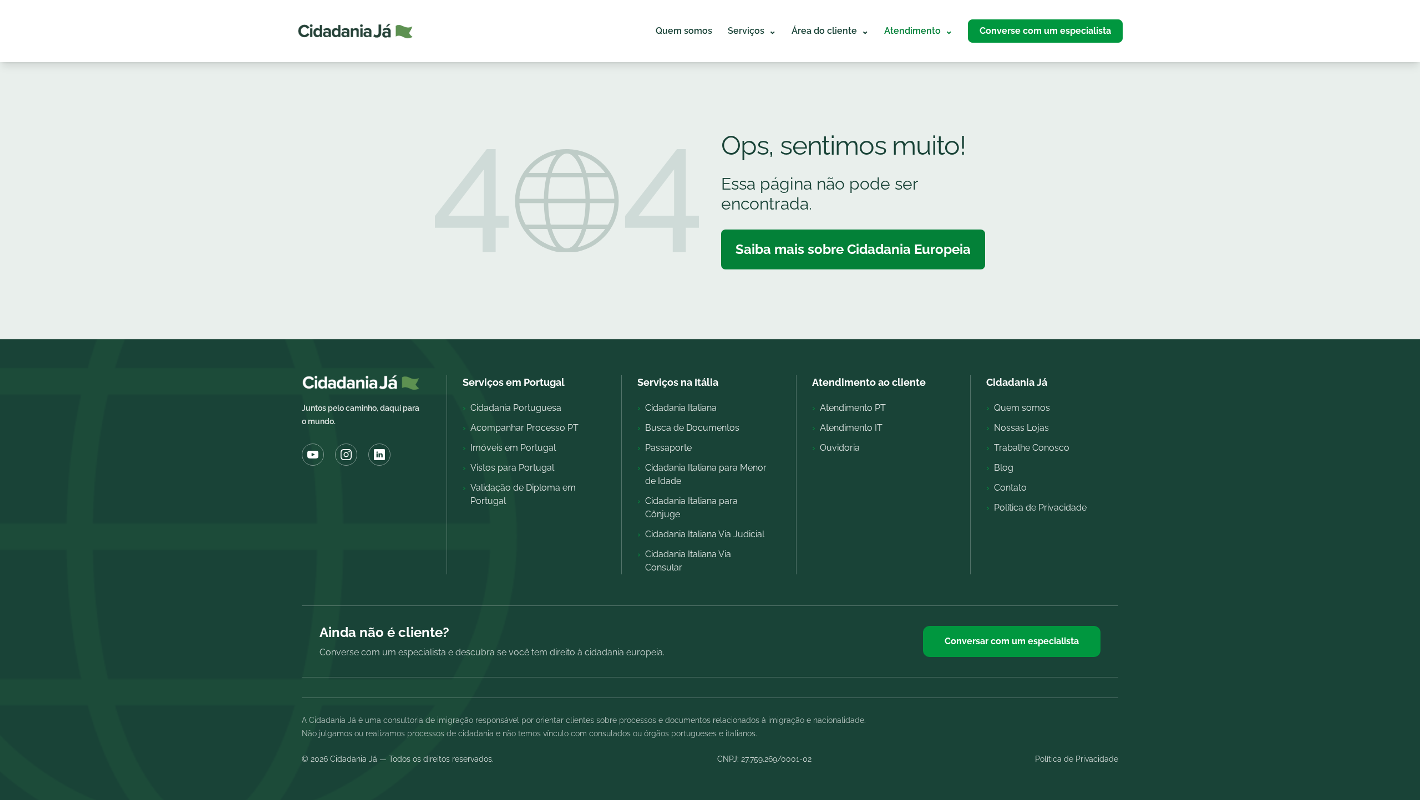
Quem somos (684, 31)
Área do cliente (830, 31)
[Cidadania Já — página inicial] (355, 31)
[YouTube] (313, 455)
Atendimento (918, 31)
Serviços (752, 31)
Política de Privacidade (1076, 759)
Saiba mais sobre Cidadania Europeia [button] (853, 249)
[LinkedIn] (379, 455)
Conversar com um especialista (1012, 641)
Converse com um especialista (1045, 31)
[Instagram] (346, 455)
